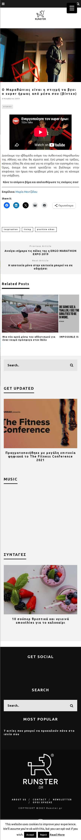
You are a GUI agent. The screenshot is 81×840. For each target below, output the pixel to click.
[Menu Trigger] (72, 8)
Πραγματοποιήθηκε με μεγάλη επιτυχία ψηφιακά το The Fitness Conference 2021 (40, 456)
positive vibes (46, 229)
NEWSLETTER (62, 800)
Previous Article (41, 246)
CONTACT (40, 800)
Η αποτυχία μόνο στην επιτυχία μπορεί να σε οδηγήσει (40, 267)
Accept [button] (30, 834)
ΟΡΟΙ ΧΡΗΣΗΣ (43, 802)
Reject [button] (43, 834)
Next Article (40, 261)
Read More (57, 834)
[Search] (78, 4)
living (27, 229)
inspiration (11, 229)
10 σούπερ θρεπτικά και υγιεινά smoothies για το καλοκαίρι (40, 620)
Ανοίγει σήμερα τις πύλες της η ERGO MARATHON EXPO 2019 (40, 252)
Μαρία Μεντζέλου (26, 191)
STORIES (7, 106)
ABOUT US (19, 800)
